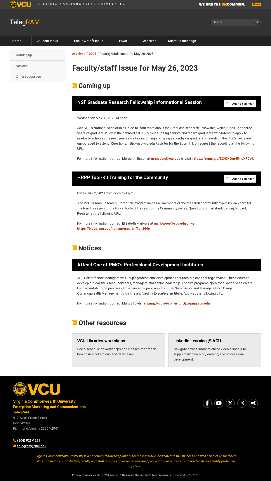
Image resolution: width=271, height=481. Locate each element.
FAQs (123, 41)
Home (16, 41)
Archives (149, 41)
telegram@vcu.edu (31, 446)
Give (255, 4)
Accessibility (92, 474)
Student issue (47, 41)
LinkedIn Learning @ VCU (197, 340)
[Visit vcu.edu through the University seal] (71, 390)
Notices (22, 66)
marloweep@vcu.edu (170, 223)
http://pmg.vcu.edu (195, 303)
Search (217, 22)
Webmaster (111, 474)
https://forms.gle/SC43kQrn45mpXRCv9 (222, 158)
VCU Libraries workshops (101, 340)
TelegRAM (21, 412)
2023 (92, 54)
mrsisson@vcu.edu (165, 158)
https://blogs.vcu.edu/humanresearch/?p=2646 (113, 228)
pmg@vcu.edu (158, 303)
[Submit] (257, 22)
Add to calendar (243, 103)
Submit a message (182, 41)
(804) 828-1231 (28, 440)
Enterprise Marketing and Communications (49, 407)
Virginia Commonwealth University (82, 4)
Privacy (76, 474)
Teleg (25, 22)
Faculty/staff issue (88, 41)
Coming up (24, 55)
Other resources (28, 76)
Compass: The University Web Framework (146, 474)
